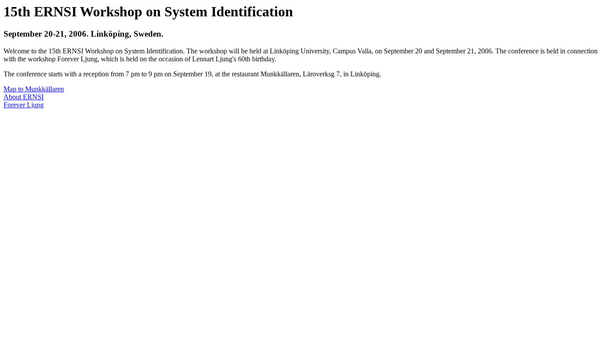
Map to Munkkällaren (34, 89)
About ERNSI (24, 97)
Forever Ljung (24, 105)
